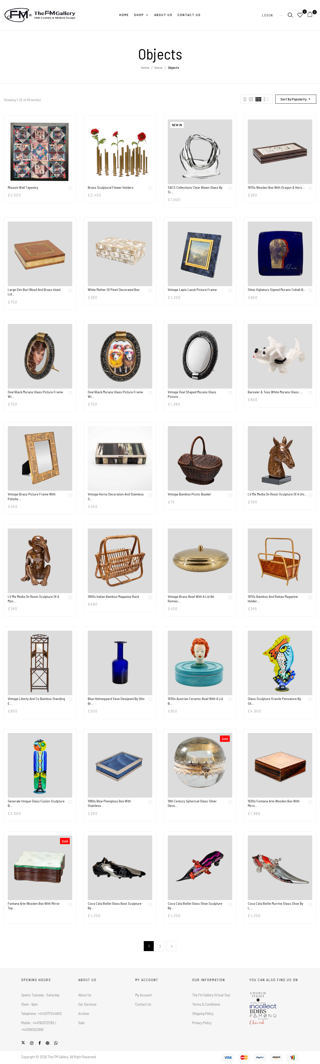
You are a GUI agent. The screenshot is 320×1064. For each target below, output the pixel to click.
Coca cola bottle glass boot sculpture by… (115, 905)
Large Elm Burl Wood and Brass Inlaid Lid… (34, 291)
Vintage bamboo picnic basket (189, 494)
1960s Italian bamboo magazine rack (113, 596)
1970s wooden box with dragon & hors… (276, 187)
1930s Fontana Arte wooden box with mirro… (274, 803)
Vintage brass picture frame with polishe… (32, 496)
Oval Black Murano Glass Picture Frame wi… (35, 394)
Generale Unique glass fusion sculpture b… (36, 803)
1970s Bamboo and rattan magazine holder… (273, 598)
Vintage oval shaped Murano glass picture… (192, 394)
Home (145, 67)
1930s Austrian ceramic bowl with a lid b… (195, 700)
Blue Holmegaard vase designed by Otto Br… (116, 700)
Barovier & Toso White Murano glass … (275, 392)
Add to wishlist (70, 188)
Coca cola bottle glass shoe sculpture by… (195, 905)
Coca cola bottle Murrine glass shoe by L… (275, 905)
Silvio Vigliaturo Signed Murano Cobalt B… (277, 289)
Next (171, 946)
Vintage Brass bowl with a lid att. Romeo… (191, 598)
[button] (312, 15)
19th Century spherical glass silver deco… (192, 803)
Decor (158, 67)
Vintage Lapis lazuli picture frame (192, 289)
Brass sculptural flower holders (111, 187)
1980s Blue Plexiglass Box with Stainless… (109, 803)
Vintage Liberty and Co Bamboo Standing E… (36, 700)
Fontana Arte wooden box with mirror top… (34, 905)
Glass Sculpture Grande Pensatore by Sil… (274, 700)
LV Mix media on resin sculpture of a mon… (33, 598)
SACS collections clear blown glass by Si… (195, 189)
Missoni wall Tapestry (23, 187)
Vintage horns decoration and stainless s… (116, 496)
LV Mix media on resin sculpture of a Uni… (277, 494)
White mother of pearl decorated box (114, 289)
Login (267, 15)
